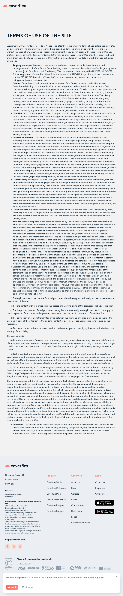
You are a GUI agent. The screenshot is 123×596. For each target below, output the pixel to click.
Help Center (77, 511)
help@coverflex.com (22, 80)
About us (75, 482)
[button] (115, 6)
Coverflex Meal (54, 494)
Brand (74, 499)
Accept (12, 587)
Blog (73, 488)
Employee (100, 488)
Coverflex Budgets (55, 511)
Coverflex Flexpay (55, 505)
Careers (75, 494)
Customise (27, 587)
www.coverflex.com (28, 46)
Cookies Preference (80, 522)
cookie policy (96, 577)
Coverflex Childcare (56, 488)
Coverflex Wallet (55, 482)
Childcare (100, 494)
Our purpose (77, 505)
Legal (74, 517)
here (29, 134)
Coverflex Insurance (56, 499)
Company (100, 482)
